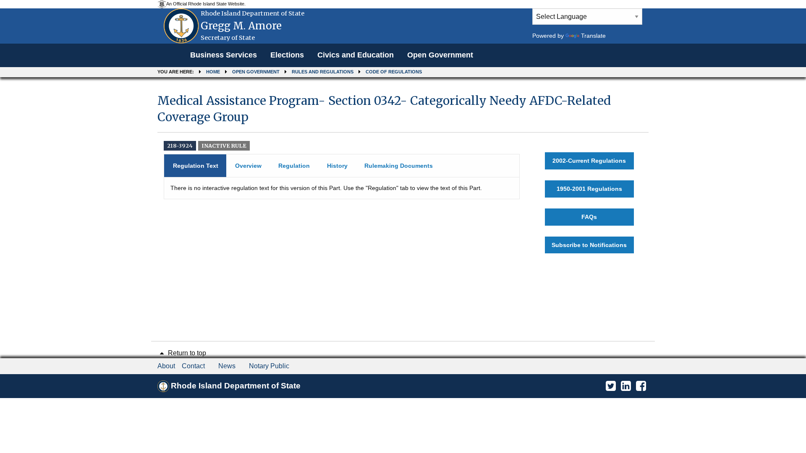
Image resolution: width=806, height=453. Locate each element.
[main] (403, 173)
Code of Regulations (394, 71)
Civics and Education (355, 55)
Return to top (186, 353)
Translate (593, 35)
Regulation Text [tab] (195, 165)
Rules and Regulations (322, 71)
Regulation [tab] (294, 165)
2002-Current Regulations (589, 160)
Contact (193, 366)
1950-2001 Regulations (589, 188)
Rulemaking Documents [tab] (398, 165)
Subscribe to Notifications (589, 245)
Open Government (440, 55)
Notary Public (269, 366)
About (166, 366)
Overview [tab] (248, 165)
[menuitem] (223, 55)
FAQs (589, 216)
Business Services (223, 55)
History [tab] (337, 165)
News (227, 366)
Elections (287, 55)
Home (213, 71)
